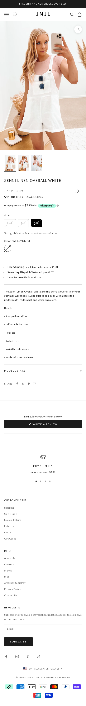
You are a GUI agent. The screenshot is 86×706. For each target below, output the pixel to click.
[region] (43, 464)
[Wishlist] (15, 14)
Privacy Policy (12, 589)
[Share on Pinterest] (28, 383)
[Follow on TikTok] (39, 657)
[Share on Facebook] (17, 383)
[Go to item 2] (23, 163)
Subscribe (18, 641)
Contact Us (11, 595)
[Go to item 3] (37, 163)
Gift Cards (10, 538)
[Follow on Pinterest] (28, 657)
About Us (9, 558)
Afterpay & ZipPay (14, 582)
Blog (7, 576)
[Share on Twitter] (23, 383)
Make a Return (13, 519)
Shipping (9, 507)
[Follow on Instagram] (17, 657)
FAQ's (7, 532)
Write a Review (52, 425)
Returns (9, 526)
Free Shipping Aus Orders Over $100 (43, 3)
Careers (9, 564)
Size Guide (10, 513)
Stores (8, 570)
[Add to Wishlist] (43, 191)
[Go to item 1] (10, 163)
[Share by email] (34, 383)
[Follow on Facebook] (6, 657)
